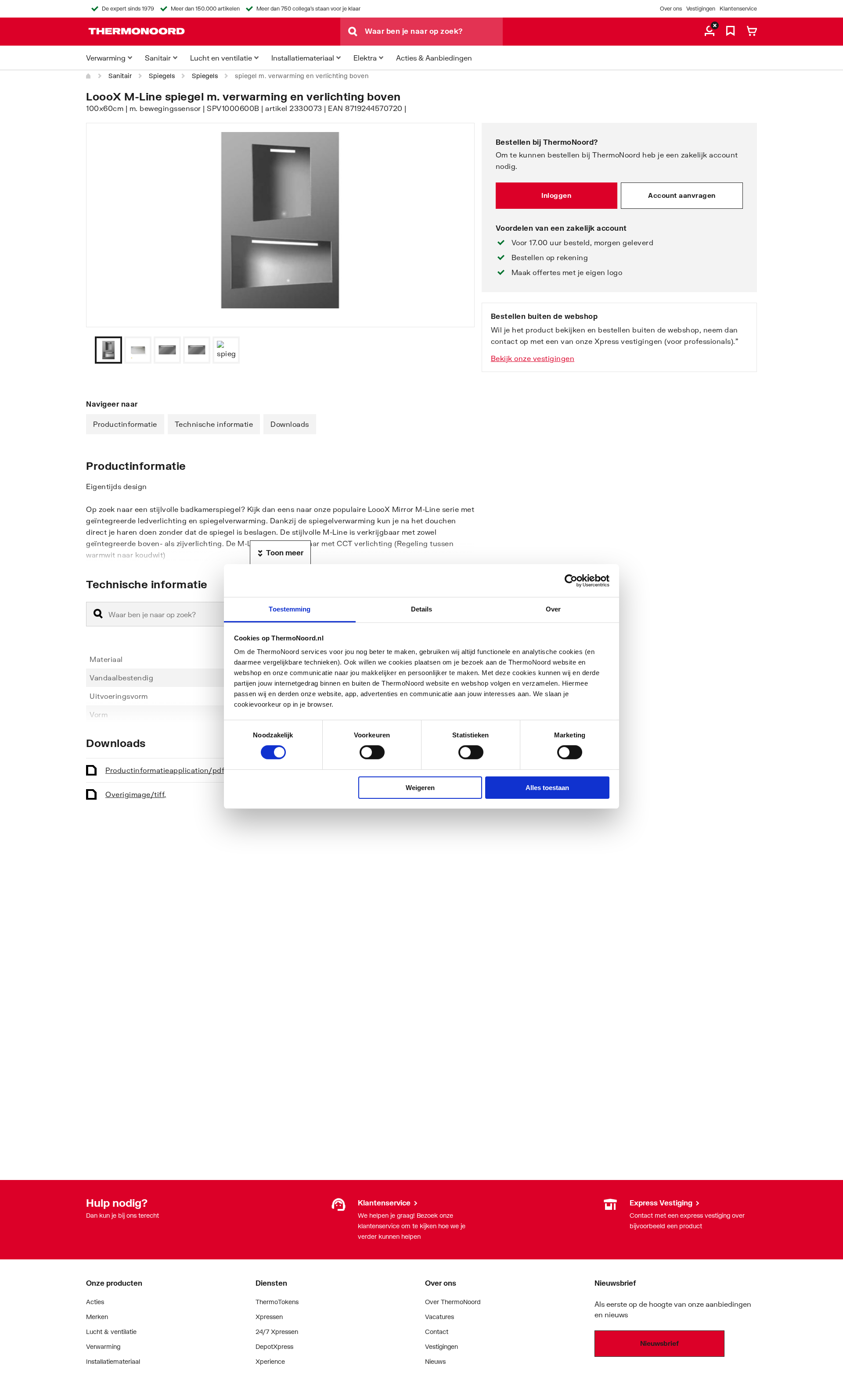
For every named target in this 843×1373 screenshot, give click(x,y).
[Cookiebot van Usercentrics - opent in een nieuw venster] (571, 580)
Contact (436, 1331)
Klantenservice (738, 8)
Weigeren (420, 787)
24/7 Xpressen (277, 1331)
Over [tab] (553, 609)
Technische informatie (214, 424)
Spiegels (162, 75)
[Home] (88, 76)
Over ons (671, 8)
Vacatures (439, 1316)
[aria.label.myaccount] (709, 31)
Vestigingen (700, 8)
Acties (95, 1301)
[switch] (372, 752)
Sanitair (120, 75)
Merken (97, 1316)
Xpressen (269, 1316)
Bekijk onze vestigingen (533, 358)
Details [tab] (421, 609)
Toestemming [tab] (289, 609)
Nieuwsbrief (659, 1343)
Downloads (289, 424)
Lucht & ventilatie (111, 1331)
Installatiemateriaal (113, 1361)
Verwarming (103, 1346)
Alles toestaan (547, 787)
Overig (135, 794)
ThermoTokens (277, 1301)
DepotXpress (274, 1346)
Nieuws (435, 1361)
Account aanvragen (682, 195)
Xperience (270, 1361)
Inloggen (556, 195)
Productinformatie (125, 424)
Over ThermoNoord (453, 1301)
